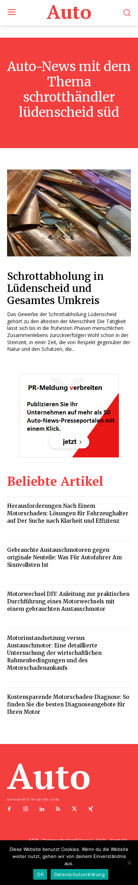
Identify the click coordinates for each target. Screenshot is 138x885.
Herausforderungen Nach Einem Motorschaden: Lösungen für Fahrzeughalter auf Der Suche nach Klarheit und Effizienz (67, 513)
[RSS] (58, 809)
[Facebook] (9, 809)
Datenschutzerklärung (79, 874)
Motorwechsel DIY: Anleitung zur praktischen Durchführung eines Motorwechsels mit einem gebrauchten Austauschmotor (68, 601)
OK (40, 874)
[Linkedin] (41, 809)
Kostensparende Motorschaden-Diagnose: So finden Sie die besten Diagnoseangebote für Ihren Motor (68, 704)
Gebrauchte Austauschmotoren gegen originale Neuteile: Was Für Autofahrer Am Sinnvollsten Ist (64, 557)
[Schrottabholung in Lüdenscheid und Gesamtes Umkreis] (69, 212)
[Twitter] (74, 809)
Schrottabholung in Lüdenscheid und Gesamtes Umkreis (55, 288)
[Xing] (90, 809)
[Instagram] (25, 809)
